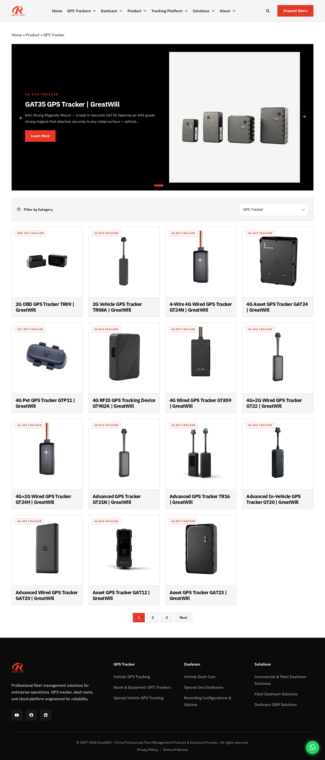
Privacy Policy (147, 750)
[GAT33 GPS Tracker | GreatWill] (166, 185)
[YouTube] (17, 715)
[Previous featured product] (21, 117)
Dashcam (109, 10)
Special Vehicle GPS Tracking (138, 697)
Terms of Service (175, 750)
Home (57, 10)
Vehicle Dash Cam (200, 676)
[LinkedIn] (45, 715)
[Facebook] (31, 715)
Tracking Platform (167, 10)
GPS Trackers (79, 10)
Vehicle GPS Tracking (132, 676)
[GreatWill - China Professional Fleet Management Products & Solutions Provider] (18, 11)
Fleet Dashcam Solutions (276, 694)
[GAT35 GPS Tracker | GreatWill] (159, 185)
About (225, 10)
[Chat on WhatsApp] (312, 747)
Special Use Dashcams (203, 687)
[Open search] (267, 11)
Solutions (201, 10)
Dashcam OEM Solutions (276, 704)
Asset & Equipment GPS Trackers (142, 687)
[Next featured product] (304, 117)
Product (134, 10)
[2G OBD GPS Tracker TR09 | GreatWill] (170, 185)
